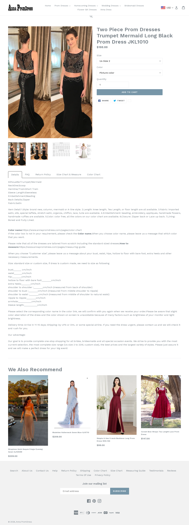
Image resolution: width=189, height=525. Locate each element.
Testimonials (156, 470)
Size (99, 55)
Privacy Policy (102, 475)
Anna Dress (105, 9)
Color (100, 67)
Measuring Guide (135, 470)
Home (48, 5)
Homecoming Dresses (86, 5)
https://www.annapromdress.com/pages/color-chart (52, 230)
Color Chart (93, 174)
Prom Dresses (63, 5)
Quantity (101, 79)
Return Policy (43, 174)
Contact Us (42, 470)
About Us (27, 470)
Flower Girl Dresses (87, 9)
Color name (84, 233)
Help (55, 470)
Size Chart (116, 470)
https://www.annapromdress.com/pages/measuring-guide (52, 247)
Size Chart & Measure (69, 174)
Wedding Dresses (112, 5)
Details (15, 174)
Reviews (171, 470)
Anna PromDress (24, 522)
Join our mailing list (94, 483)
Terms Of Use (83, 475)
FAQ (27, 174)
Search (14, 470)
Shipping (85, 470)
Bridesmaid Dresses (134, 5)
